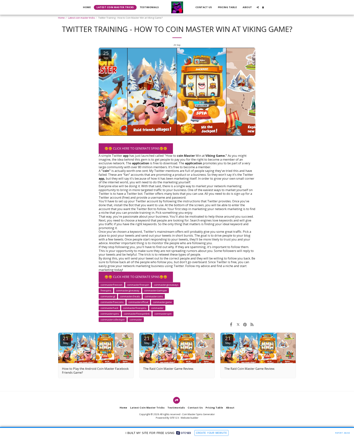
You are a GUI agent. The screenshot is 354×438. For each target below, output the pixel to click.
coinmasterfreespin (138, 284)
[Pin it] (245, 324)
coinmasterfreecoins (112, 302)
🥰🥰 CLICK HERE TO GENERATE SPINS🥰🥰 (136, 148)
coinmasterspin (163, 313)
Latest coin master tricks (81, 17)
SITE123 (174, 417)
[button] (257, 7)
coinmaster (157, 308)
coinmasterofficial (138, 302)
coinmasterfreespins (134, 308)
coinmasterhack (109, 308)
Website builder (189, 417)
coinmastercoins (154, 296)
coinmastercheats (130, 296)
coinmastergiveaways (166, 284)
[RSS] (252, 324)
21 (65, 340)
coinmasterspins (109, 313)
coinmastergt (107, 296)
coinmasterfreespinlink (137, 313)
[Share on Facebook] (231, 324)
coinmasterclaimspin (155, 290)
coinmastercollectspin (112, 319)
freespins (105, 290)
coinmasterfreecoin (111, 284)
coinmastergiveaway (127, 290)
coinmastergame (162, 302)
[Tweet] (238, 324)
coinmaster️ (135, 319)
